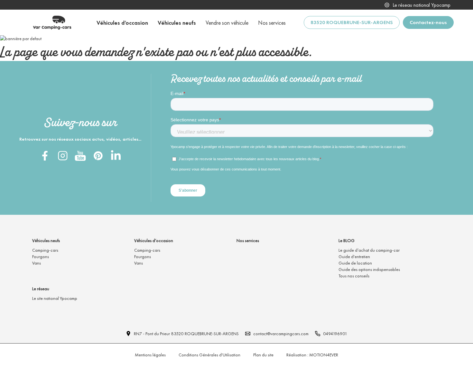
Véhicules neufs (46, 240)
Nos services (247, 240)
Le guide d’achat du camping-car (369, 250)
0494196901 (335, 333)
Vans (36, 263)
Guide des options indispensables (369, 269)
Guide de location (355, 263)
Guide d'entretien (354, 256)
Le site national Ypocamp (54, 298)
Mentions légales (150, 355)
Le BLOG (347, 240)
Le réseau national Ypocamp (421, 5)
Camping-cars (45, 250)
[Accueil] (52, 22)
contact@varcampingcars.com (281, 333)
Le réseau (40, 289)
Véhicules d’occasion (153, 240)
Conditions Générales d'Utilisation (209, 355)
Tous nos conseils (354, 276)
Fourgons (40, 256)
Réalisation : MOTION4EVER (312, 355)
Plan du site (263, 355)
